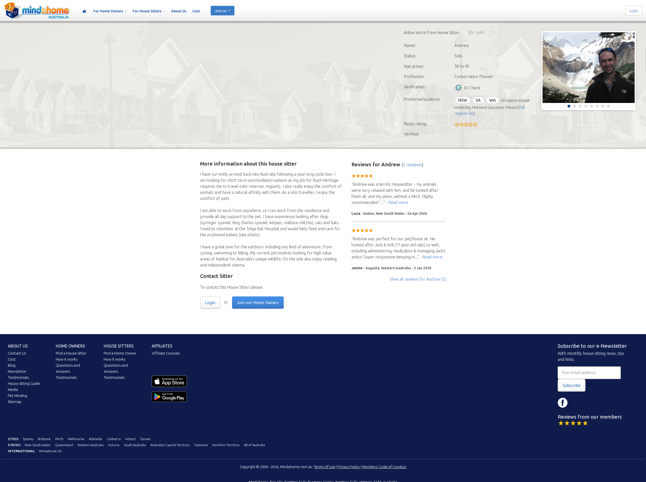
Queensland (64, 445)
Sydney (28, 439)
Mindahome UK (50, 451)
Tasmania (201, 445)
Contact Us (17, 353)
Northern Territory (225, 445)
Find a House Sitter (71, 353)
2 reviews (412, 164)
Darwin (145, 439)
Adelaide (95, 439)
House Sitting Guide (24, 383)
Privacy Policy (349, 467)
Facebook (563, 403)
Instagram (578, 403)
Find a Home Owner (120, 353)
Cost (196, 11)
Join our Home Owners (258, 302)
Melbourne (76, 439)
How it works (66, 359)
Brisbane (44, 439)
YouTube (593, 403)
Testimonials (18, 377)
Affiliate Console (166, 353)
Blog (11, 365)
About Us (178, 11)
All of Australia (254, 445)
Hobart (130, 439)
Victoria (113, 445)
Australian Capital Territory (170, 445)
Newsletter (17, 371)
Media (13, 389)
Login (633, 11)
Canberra (114, 439)
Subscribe (571, 385)
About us (18, 346)
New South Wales (37, 445)
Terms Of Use (324, 467)
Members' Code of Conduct (384, 467)
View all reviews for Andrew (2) (418, 279)
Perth (59, 439)
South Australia (135, 445)
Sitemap (14, 401)
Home (84, 11)
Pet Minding (17, 395)
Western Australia (90, 445)
